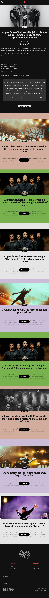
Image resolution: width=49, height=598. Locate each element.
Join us (36, 566)
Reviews (13, 569)
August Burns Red (24, 106)
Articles (24, 411)
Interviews (13, 568)
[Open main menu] (47, 2)
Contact (36, 569)
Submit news (36, 568)
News (24, 27)
